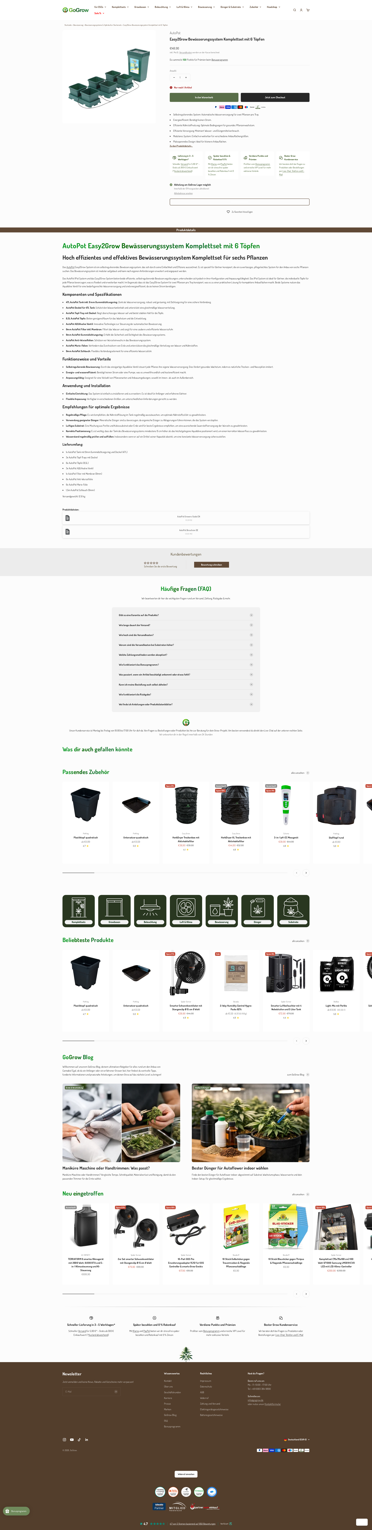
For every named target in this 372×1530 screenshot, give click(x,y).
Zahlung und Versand (210, 1403)
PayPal (224, 164)
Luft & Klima (183, 6)
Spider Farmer (186, 1001)
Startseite (68, 25)
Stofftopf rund (336, 837)
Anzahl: (173, 70)
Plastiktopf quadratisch (86, 837)
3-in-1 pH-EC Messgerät (286, 837)
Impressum (205, 1380)
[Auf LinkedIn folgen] (87, 1440)
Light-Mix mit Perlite (336, 1005)
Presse (167, 1403)
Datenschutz (206, 1386)
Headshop (272, 6)
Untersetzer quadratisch (135, 837)
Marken (167, 1409)
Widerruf (204, 1397)
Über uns (168, 1386)
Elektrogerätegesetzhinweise (214, 1409)
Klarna (214, 164)
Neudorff (236, 1255)
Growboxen (140, 6)
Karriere (168, 1397)
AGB (202, 1392)
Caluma (286, 833)
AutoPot (175, 33)
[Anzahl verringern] (174, 77)
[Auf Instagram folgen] (64, 1440)
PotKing (86, 833)
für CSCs (98, 6)
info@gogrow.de (255, 1400)
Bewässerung (205, 6)
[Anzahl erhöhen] (186, 77)
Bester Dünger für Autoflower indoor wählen (230, 1168)
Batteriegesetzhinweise (211, 1414)
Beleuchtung (161, 6)
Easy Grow (186, 833)
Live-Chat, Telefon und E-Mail (289, 1334)
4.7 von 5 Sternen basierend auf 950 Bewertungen (193, 1523)
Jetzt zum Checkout (275, 97)
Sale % (97, 13)
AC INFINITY (85, 1255)
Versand (184, 164)
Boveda (236, 1001)
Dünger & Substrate (231, 6)
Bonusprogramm (262, 164)
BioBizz (336, 1001)
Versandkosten (185, 52)
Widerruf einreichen (239, 202)
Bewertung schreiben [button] (211, 564)
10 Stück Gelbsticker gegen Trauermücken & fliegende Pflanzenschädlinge (236, 1262)
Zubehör (254, 6)
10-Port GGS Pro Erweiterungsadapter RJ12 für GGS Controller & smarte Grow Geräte (186, 1262)
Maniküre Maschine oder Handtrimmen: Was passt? (106, 1168)
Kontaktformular (273, 1404)
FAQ (166, 1420)
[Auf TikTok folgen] (79, 1440)
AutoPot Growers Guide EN (188, 516)
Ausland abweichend (183, 171)
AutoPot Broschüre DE (188, 530)
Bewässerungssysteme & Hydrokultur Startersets (103, 25)
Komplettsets (119, 6)
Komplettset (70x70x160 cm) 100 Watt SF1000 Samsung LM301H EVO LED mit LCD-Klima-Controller (336, 1262)
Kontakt (168, 1380)
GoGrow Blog (170, 1414)
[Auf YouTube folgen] (72, 1440)
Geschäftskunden (172, 1392)
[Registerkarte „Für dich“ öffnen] (364, 1522)
